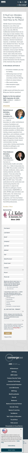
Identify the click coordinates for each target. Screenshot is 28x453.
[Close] (21, 429)
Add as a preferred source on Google (23, 5)
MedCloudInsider (14, 394)
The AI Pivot (14, 419)
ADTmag (14, 372)
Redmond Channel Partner (14, 404)
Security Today (14, 407)
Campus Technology (14, 381)
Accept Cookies (11, 450)
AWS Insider (14, 375)
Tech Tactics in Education (14, 416)
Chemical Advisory (10, 301)
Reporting (8, 304)
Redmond (14, 400)
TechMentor (14, 413)
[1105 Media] (14, 364)
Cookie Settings (11, 445)
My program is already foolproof (13, 306)
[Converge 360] (14, 358)
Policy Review (9, 299)
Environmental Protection (14, 384)
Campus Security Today (14, 378)
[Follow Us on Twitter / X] (22, 2)
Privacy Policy (16, 327)
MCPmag (14, 391)
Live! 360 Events (14, 388)
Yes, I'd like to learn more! (12, 287)
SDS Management (10, 297)
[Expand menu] (25, 2)
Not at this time (10, 288)
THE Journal (14, 423)
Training (8, 302)
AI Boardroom (14, 368)
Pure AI (14, 397)
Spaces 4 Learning (14, 410)
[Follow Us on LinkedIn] (20, 2)
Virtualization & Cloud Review (14, 426)
